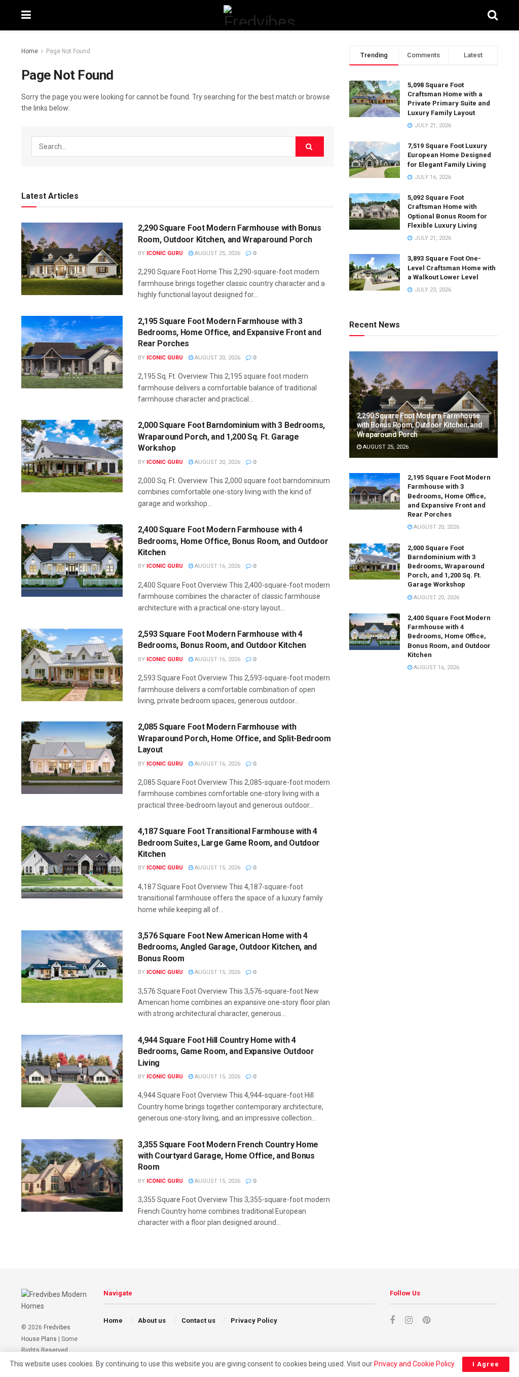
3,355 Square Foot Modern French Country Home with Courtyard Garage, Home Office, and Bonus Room (228, 1156)
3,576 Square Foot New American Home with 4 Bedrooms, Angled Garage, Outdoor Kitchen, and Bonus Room (227, 947)
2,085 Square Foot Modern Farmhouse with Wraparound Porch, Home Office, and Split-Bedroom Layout (234, 738)
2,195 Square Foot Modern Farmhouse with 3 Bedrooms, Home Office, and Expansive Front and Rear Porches (229, 332)
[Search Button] (493, 15)
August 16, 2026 (216, 566)
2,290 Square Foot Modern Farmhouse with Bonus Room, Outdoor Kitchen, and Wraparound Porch (420, 425)
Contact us (198, 1320)
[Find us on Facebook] (392, 1320)
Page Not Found (68, 51)
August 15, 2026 (216, 867)
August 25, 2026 (216, 253)
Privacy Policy (254, 1320)
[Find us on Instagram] (409, 1320)
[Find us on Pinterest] (426, 1320)
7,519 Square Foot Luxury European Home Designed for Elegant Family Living (449, 155)
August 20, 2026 (216, 357)
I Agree (485, 1364)
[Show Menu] (26, 15)
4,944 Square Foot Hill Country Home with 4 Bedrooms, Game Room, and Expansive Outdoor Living (226, 1051)
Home (29, 51)
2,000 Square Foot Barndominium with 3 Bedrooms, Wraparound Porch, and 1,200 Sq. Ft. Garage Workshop (231, 436)
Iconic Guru (164, 253)
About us (152, 1320)
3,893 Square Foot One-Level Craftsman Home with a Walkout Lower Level (451, 267)
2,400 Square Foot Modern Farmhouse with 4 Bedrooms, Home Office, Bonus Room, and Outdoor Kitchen (233, 541)
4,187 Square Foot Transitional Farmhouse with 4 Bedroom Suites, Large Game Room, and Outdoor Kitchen (229, 842)
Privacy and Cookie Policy (414, 1364)
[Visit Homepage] (259, 15)
